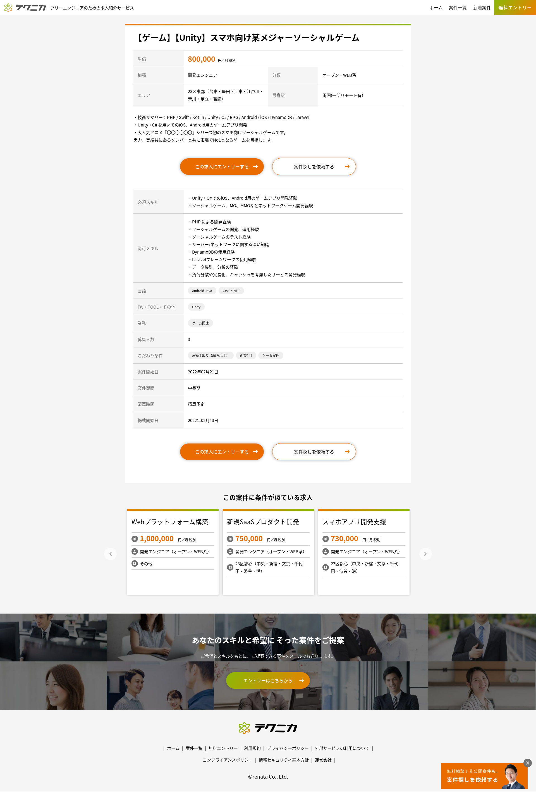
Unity (196, 306)
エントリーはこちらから (268, 680)
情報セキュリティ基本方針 (284, 760)
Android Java (202, 290)
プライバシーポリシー (288, 748)
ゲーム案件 (270, 355)
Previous (110, 554)
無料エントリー (223, 748)
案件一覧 (458, 7)
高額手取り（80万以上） (210, 355)
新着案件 (482, 7)
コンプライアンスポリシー (228, 760)
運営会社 (323, 760)
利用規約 (252, 748)
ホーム (436, 7)
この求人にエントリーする (222, 166)
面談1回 (246, 355)
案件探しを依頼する (314, 166)
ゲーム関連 (200, 323)
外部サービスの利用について (342, 748)
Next (425, 554)
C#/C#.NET (231, 290)
